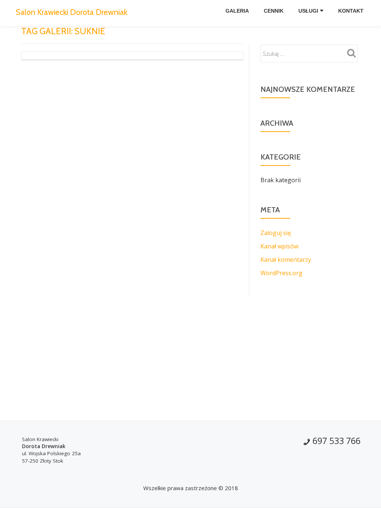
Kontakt (351, 11)
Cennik (274, 11)
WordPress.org (281, 273)
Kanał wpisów (279, 246)
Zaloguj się (275, 233)
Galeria (237, 11)
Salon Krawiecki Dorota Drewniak (71, 12)
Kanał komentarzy (285, 259)
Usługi (308, 11)
